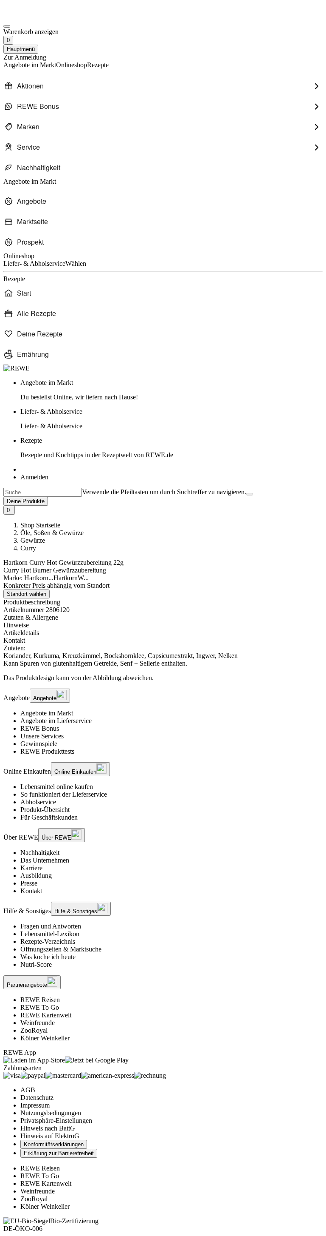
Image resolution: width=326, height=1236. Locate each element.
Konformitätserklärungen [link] (54, 1144)
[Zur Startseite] (32, 16)
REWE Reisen (40, 999)
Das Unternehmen (44, 860)
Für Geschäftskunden (49, 817)
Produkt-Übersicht (45, 809)
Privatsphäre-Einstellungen (56, 1120)
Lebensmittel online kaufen (56, 786)
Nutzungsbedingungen (50, 1112)
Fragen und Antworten (50, 926)
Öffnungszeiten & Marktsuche (60, 949)
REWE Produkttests (47, 751)
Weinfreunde (37, 1022)
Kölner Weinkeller (45, 1038)
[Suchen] (249, 494)
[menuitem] (163, 86)
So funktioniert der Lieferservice (63, 794)
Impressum (35, 1105)
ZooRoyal (34, 1030)
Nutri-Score (36, 964)
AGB (27, 1090)
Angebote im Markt (46, 713)
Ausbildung (36, 875)
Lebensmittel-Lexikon (49, 933)
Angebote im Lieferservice (56, 720)
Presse (28, 883)
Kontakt (31, 890)
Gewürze (32, 540)
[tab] (163, 617)
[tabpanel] (163, 655)
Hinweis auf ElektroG (49, 1135)
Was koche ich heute (48, 956)
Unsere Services (42, 736)
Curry (28, 548)
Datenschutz (36, 1097)
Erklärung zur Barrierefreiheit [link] (59, 1153)
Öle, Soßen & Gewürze (52, 532)
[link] (171, 390)
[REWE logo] (16, 368)
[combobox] (42, 492)
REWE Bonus (39, 728)
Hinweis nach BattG (47, 1128)
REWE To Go (39, 1007)
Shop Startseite (40, 525)
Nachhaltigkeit (39, 852)
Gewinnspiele (38, 743)
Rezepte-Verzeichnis (47, 941)
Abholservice (38, 802)
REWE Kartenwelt (45, 1015)
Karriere (31, 867)
